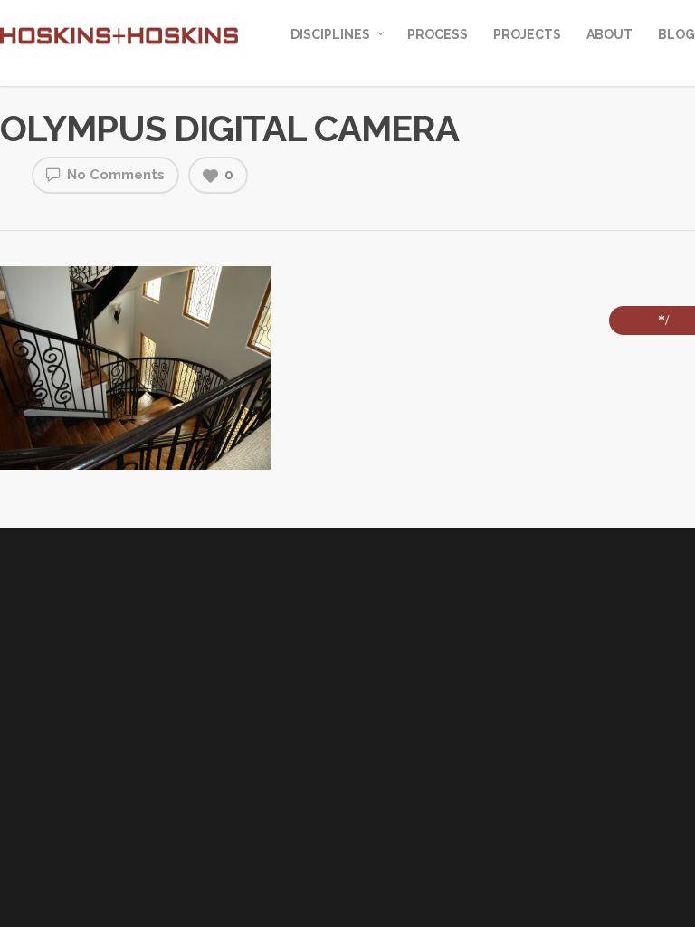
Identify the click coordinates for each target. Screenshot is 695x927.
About (609, 34)
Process (437, 34)
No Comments (114, 175)
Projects (527, 34)
